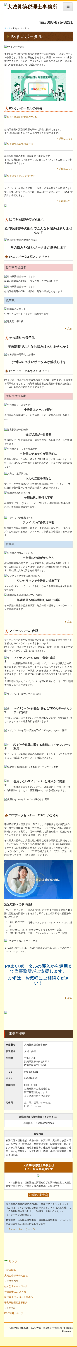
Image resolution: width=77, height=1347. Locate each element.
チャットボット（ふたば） (22, 1229)
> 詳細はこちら (65, 138)
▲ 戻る (68, 328)
